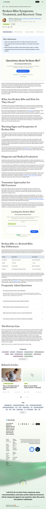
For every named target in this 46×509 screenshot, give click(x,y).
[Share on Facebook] (3, 27)
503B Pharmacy (26, 407)
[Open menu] (42, 2)
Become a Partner (14, 459)
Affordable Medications (39, 352)
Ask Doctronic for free (22, 71)
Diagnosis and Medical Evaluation (30, 31)
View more (22, 412)
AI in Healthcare (30, 409)
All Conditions (15, 449)
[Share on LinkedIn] (9, 27)
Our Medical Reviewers (8, 458)
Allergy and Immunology (18, 356)
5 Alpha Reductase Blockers (8, 407)
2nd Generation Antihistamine (36, 405)
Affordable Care (20, 352)
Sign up (37, 1)
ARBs (36, 409)
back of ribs (27, 148)
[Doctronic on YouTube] (26, 424)
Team (7, 459)
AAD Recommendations (38, 407)
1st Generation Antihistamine (18, 405)
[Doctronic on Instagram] (18, 424)
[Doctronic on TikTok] (28, 424)
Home (3, 6)
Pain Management (6, 24)
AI (24, 409)
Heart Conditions (14, 445)
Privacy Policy (8, 465)
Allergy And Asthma (19, 354)
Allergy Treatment (37, 354)
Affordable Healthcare (28, 352)
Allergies (7, 354)
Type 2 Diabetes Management (15, 442)
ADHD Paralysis (20, 409)
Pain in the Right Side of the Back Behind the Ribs (11, 387)
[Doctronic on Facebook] (24, 424)
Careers (7, 456)
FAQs (7, 464)
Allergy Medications (28, 354)
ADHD (14, 409)
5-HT (16, 407)
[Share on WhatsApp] (11, 27)
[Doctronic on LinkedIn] (22, 424)
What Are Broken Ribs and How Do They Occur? (8, 31)
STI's (13, 446)
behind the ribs (16, 281)
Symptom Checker (7, 447)
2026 (27, 405)
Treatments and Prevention (8, 383)
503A (20, 407)
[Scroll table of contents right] (44, 31)
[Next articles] (27, 397)
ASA (39, 409)
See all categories (22, 359)
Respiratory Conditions (14, 448)
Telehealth (7, 450)
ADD (10, 409)
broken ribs (30, 110)
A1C (31, 407)
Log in (33, 424)
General (26, 383)
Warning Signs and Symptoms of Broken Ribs (19, 31)
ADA (7, 409)
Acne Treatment (5, 352)
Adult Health (12, 352)
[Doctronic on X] (20, 424)
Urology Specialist (7, 449)
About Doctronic (7, 455)
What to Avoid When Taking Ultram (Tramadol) (32, 386)
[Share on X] (6, 27)
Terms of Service (32, 443)
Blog (7, 6)
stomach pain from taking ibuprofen (36, 199)
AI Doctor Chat (8, 441)
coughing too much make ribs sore (30, 175)
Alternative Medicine (29, 356)
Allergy (11, 354)
